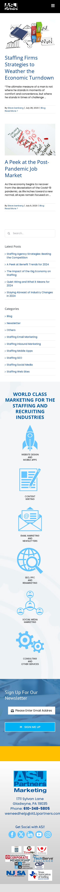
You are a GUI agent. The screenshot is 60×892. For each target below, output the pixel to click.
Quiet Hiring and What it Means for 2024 (28, 283)
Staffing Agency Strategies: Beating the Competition (29, 255)
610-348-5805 (37, 808)
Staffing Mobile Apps (20, 351)
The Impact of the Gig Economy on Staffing (29, 273)
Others (11, 330)
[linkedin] (30, 834)
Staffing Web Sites (18, 371)
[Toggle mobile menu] (53, 6)
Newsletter (14, 323)
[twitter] (21, 834)
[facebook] (12, 834)
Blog (43, 107)
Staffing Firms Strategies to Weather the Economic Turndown (29, 67)
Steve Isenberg (16, 107)
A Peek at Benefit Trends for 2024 (28, 264)
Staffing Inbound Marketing (24, 344)
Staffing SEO (14, 358)
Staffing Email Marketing (22, 337)
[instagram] (48, 834)
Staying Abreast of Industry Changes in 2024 (30, 294)
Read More (10, 110)
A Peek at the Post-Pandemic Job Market (27, 168)
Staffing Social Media (20, 365)
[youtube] (39, 834)
